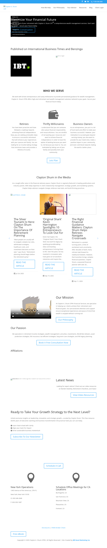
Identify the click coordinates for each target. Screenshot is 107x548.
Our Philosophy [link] (59, 8)
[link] (97, 2)
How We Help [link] (46, 8)
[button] (82, 2)
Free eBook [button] (18, 534)
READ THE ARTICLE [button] (21, 264)
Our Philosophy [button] (65, 319)
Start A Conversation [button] (23, 29)
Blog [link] (90, 8)
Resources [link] (83, 8)
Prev (45, 362)
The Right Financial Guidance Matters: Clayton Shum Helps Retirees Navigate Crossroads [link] (82, 228)
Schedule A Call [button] (53, 465)
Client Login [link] (99, 8)
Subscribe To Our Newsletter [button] (27, 436)
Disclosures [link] (46, 528)
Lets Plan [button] (53, 160)
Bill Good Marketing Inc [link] (81, 540)
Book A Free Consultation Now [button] (53, 342)
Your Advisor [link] (71, 8)
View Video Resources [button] (83, 395)
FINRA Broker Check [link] (58, 528)
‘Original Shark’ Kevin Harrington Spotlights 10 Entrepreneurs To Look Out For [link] (53, 226)
